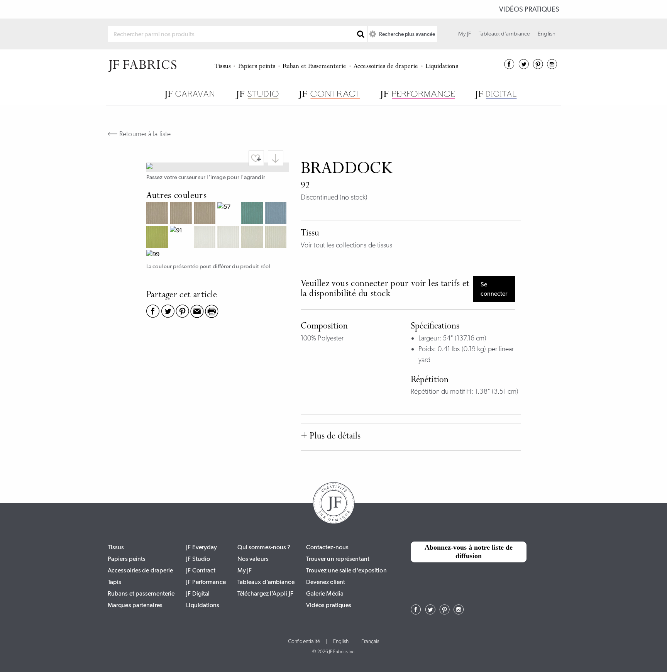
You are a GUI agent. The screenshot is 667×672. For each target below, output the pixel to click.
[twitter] (523, 67)
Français (370, 641)
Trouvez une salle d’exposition (346, 570)
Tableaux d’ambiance (266, 582)
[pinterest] (538, 67)
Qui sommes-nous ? (264, 547)
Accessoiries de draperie (386, 66)
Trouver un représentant (337, 558)
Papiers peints (256, 66)
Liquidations (441, 66)
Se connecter (494, 289)
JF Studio (198, 558)
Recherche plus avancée (406, 34)
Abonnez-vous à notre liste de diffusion (469, 551)
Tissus (223, 66)
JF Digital (198, 593)
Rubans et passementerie (141, 593)
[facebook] (509, 67)
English (546, 33)
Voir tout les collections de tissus (347, 245)
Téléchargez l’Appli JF (265, 593)
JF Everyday (201, 547)
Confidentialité (304, 641)
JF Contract (200, 570)
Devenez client (325, 582)
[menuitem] (224, 65)
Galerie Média (325, 593)
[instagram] (552, 67)
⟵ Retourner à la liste (139, 134)
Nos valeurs (253, 558)
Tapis (115, 582)
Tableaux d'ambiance (504, 33)
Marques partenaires (135, 605)
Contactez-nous (327, 547)
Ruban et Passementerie (314, 66)
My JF (464, 33)
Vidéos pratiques (529, 9)
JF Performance (205, 582)
